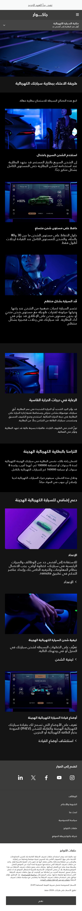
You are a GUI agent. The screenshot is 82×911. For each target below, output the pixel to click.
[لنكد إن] (20, 778)
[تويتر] (33, 778)
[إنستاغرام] (72, 778)
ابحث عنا (73, 812)
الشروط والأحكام (69, 804)
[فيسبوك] (46, 778)
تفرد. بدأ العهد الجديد (40, 5)
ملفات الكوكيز (70, 828)
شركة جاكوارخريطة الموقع (64, 836)
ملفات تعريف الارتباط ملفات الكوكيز (55, 880)
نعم (41, 901)
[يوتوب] (59, 778)
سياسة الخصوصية (68, 820)
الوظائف (73, 796)
